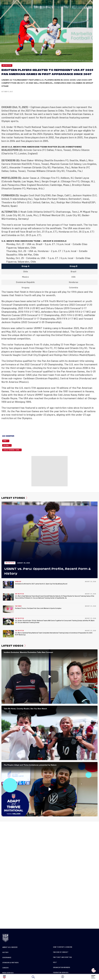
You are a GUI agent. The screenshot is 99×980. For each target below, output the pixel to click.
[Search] (33, 977)
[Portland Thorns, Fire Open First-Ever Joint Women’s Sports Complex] (8, 609)
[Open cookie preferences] (93, 970)
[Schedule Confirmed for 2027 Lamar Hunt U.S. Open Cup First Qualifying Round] (8, 584)
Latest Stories (13, 498)
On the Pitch (7, 65)
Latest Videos (12, 646)
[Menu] (93, 976)
